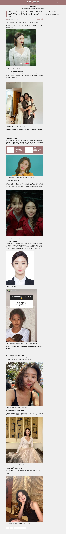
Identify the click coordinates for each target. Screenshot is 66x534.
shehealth (42, 8)
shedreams (26, 8)
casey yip (11, 19)
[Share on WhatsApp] (40, 19)
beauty (7, 19)
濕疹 (22, 8)
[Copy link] (42, 19)
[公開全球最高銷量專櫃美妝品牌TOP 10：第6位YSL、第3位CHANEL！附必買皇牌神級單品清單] (29, 150)
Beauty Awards (32, 8)
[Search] (58, 2)
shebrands (38, 8)
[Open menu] (60, 2)
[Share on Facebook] (38, 19)
